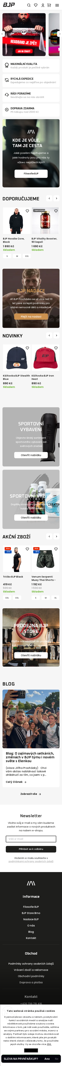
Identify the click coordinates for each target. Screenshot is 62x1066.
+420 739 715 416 (31, 1004)
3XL (17, 597)
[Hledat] (28, 4)
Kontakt (31, 938)
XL (55, 597)
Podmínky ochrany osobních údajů (31, 963)
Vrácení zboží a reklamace (31, 970)
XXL (27, 256)
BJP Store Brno (31, 913)
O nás (31, 925)
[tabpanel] (16, 233)
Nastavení (31, 1050)
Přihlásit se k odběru (31, 849)
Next (56, 198)
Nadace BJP (31, 919)
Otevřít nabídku (31, 455)
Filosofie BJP (31, 173)
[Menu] (57, 5)
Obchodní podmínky (31, 976)
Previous (49, 198)
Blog (31, 932)
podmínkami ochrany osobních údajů (31, 861)
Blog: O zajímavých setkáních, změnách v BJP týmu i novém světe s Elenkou (30, 757)
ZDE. (49, 1044)
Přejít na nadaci (31, 316)
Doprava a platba (31, 982)
